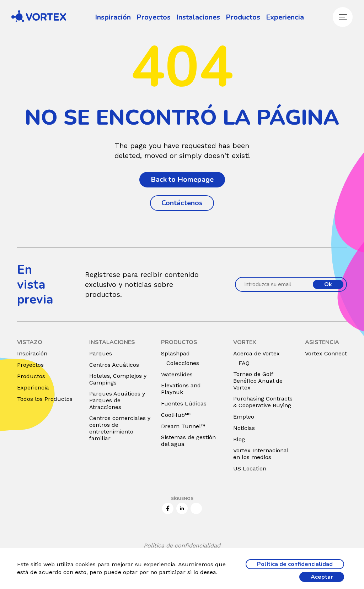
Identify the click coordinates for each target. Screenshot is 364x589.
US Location (249, 468)
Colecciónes (182, 363)
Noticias (244, 428)
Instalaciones (198, 17)
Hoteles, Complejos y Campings (117, 379)
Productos (243, 17)
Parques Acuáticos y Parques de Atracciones (117, 400)
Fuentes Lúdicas (184, 403)
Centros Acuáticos (114, 364)
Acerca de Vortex (256, 353)
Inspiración (113, 17)
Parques (100, 353)
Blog (239, 439)
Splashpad (175, 353)
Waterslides (177, 374)
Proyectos (153, 17)
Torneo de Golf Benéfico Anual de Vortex (258, 381)
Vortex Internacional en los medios (260, 453)
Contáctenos (182, 203)
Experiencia (285, 17)
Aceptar (322, 577)
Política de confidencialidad (182, 545)
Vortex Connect (326, 353)
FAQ (244, 363)
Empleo (243, 416)
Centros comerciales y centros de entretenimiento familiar (119, 428)
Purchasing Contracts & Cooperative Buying (263, 402)
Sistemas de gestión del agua (188, 440)
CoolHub (176, 414)
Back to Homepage (182, 179)
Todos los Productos (45, 399)
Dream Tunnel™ (183, 426)
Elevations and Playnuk (181, 389)
